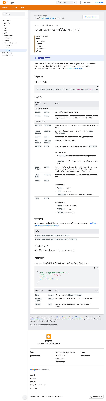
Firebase (33, 381)
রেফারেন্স (14, 7)
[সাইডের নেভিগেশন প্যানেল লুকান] (25, 397)
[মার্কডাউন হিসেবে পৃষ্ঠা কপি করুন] (75, 30)
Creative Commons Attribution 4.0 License (69, 317)
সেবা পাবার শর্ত (85, 356)
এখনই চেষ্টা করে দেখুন (74, 68)
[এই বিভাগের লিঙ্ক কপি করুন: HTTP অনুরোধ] (49, 82)
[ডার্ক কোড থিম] (97, 86)
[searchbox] (13, 14)
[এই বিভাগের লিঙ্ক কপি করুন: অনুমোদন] (45, 219)
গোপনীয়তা (40, 396)
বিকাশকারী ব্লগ (60, 362)
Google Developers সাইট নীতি (73, 319)
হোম (35, 25)
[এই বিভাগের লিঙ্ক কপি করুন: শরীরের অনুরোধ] (50, 246)
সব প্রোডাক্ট (33, 388)
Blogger (11, 2)
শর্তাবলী (32, 396)
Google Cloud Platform (37, 385)
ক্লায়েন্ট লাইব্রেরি (35, 356)
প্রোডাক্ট (42, 25)
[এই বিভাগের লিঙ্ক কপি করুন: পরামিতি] (44, 97)
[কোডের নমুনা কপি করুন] (97, 268)
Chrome (33, 378)
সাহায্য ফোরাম (60, 358)
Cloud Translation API (48, 18)
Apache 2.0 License (36, 319)
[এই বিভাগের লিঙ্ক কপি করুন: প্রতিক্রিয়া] (46, 258)
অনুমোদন (41, 58)
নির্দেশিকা (5, 7)
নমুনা (22, 7)
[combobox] (66, 2)
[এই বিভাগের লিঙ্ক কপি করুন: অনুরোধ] (45, 76)
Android (33, 375)
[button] (13, 20)
